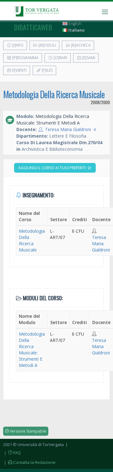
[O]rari (60, 57)
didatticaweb (33, 27)
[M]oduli (47, 45)
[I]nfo (17, 45)
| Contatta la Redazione (29, 462)
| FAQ (12, 452)
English (74, 23)
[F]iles (47, 70)
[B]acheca (80, 45)
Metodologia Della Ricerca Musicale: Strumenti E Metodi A (32, 349)
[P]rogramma (25, 57)
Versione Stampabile (27, 431)
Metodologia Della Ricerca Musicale (54, 94)
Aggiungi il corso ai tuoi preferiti (52, 167)
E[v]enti (19, 70)
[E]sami (88, 57)
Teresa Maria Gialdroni (68, 129)
